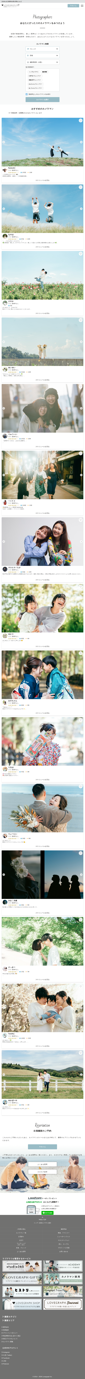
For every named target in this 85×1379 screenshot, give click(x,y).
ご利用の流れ (21, 1229)
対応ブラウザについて (10, 1339)
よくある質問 (42, 1164)
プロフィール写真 (64, 1248)
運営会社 (6, 1327)
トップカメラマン (34, 72)
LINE (4, 1361)
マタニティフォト (64, 1240)
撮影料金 (64, 1229)
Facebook (6, 1358)
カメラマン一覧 (21, 1233)
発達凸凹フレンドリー (35, 80)
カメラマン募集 (8, 1341)
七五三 (21, 1240)
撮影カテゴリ (10, 1317)
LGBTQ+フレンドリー (35, 76)
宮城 (31, 55)
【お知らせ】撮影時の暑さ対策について (11, 1)
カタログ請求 (42, 1172)
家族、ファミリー (64, 1233)
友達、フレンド (21, 1248)
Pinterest (6, 1364)
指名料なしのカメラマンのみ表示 (39, 94)
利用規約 (6, 1330)
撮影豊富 (44, 72)
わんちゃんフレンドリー (35, 84)
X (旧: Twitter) (7, 1355)
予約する (73, 6)
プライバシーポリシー (10, 1333)
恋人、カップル (64, 1244)
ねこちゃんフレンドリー (35, 88)
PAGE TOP (42, 1219)
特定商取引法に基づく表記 (11, 1336)
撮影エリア (9, 1320)
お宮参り (21, 1236)
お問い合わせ (63, 1251)
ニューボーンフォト (63, 1236)
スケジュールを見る (43, 180)
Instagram (6, 1352)
